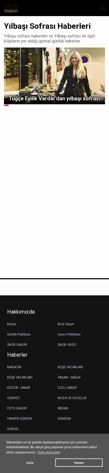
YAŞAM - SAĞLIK (69, 377)
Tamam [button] (79, 462)
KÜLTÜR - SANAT (18, 388)
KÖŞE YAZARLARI (70, 367)
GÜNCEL (13, 429)
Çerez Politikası (69, 334)
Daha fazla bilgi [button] (49, 452)
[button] (100, 11)
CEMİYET (13, 398)
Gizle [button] (30, 462)
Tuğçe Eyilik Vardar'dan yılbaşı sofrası (54, 98)
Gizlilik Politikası (19, 334)
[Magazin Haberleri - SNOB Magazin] (11, 7)
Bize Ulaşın (66, 324)
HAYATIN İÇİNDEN (19, 418)
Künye (11, 324)
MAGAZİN (14, 367)
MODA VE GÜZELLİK (72, 398)
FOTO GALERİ (17, 408)
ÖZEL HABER (67, 388)
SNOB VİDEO (67, 345)
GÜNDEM (64, 418)
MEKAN (63, 408)
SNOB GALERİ (17, 345)
